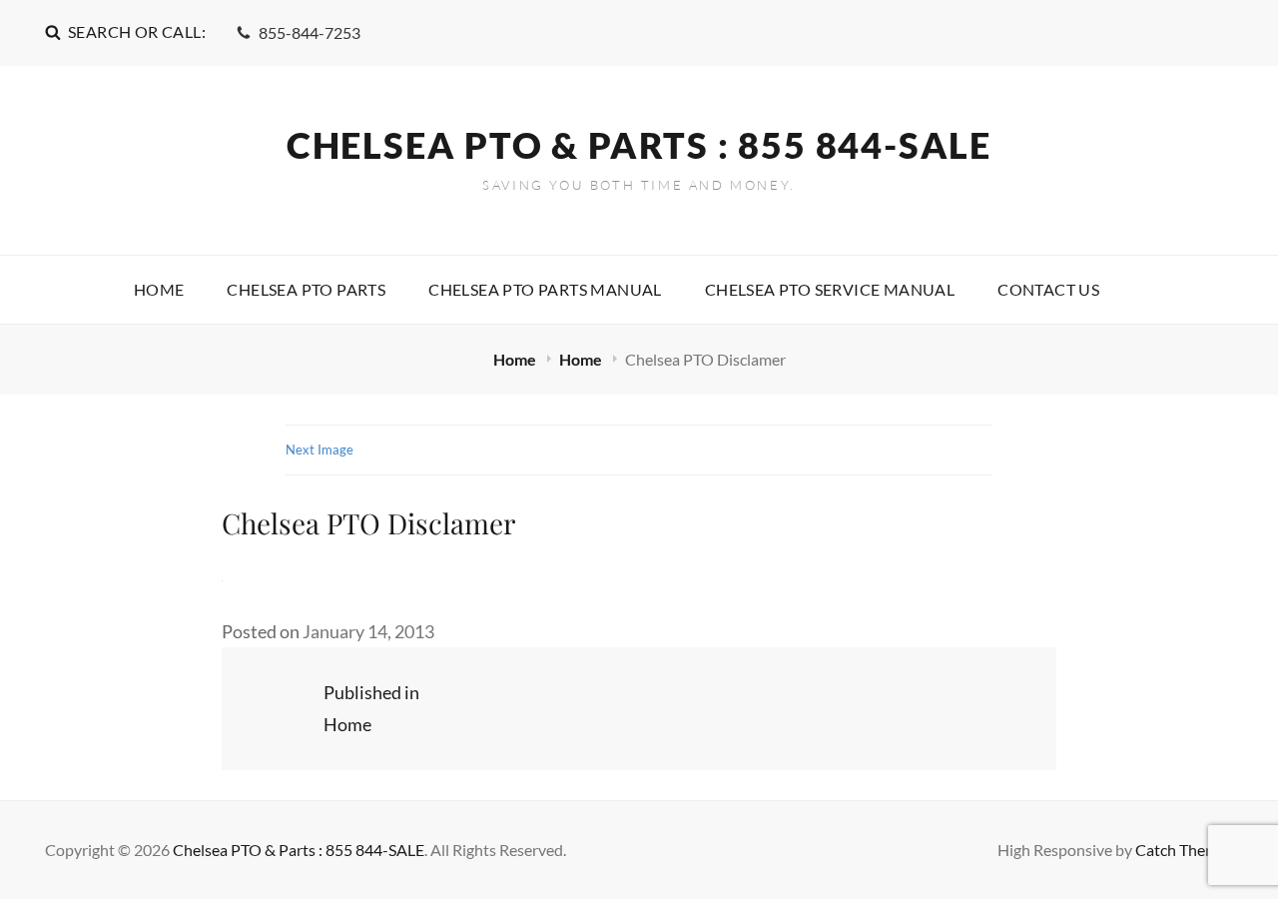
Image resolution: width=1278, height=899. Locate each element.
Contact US (1048, 289)
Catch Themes (1184, 849)
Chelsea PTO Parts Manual (545, 289)
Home (159, 289)
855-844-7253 (309, 32)
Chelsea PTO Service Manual (830, 289)
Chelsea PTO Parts (306, 289)
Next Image (319, 449)
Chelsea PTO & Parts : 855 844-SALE (639, 145)
